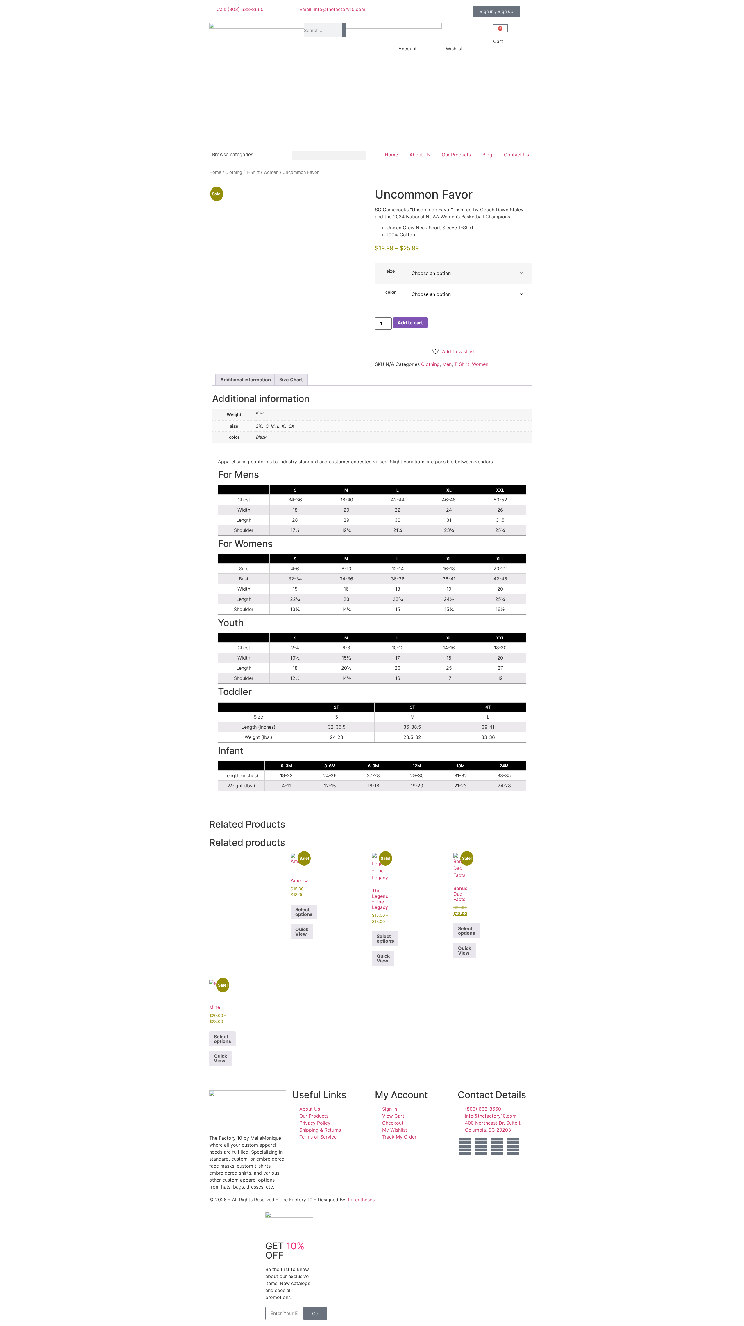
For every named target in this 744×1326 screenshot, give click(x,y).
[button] (329, 155)
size (391, 271)
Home (391, 155)
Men (447, 364)
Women (271, 172)
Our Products (456, 155)
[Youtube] (513, 1146)
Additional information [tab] (245, 380)
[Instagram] (481, 1146)
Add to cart (410, 323)
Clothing (233, 172)
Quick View (301, 931)
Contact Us (516, 155)
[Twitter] (497, 1146)
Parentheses (361, 1199)
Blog (487, 155)
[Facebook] (465, 1146)
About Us (419, 155)
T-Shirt (253, 172)
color (390, 292)
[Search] (343, 30)
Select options (303, 912)
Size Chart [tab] (291, 380)
